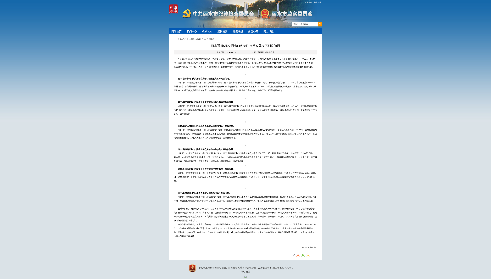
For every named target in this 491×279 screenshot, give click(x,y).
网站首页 (176, 31)
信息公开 (253, 31)
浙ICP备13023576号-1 (282, 267)
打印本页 (305, 247)
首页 (192, 39)
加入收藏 (317, 2)
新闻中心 (192, 31)
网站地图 (245, 271)
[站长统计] (245, 277)
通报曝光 (210, 39)
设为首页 (308, 2)
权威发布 (207, 31)
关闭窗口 (313, 247)
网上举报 (268, 31)
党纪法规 (238, 31)
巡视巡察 (222, 31)
